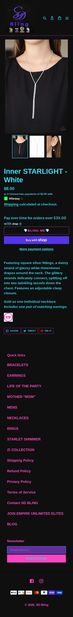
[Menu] (67, 17)
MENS (12, 407)
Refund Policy (19, 471)
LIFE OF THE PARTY (24, 386)
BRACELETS (17, 365)
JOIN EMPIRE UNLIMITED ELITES (35, 513)
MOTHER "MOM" (21, 397)
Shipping (11, 204)
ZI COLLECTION (20, 450)
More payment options (36, 249)
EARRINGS (16, 375)
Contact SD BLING (22, 503)
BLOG (12, 524)
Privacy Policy (19, 482)
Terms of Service (21, 492)
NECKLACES (18, 418)
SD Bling (42, 605)
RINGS (12, 429)
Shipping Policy (20, 460)
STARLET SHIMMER (24, 439)
